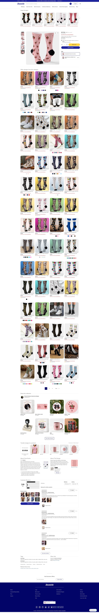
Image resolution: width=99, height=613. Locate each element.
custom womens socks (34, 568)
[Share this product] (55, 33)
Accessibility (63, 610)
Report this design (74, 467)
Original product (47, 505)
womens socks (28, 568)
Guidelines (60, 610)
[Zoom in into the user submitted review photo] (23, 494)
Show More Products (49, 438)
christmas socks (23, 568)
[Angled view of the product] (42, 48)
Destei (70, 37)
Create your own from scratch (45, 468)
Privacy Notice (56, 610)
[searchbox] (48, 4)
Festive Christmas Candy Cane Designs (31, 396)
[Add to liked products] (58, 33)
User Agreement (51, 610)
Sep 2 (63, 41)
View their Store (57, 471)
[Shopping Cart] (80, 4)
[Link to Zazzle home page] (21, 4)
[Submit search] (71, 4)
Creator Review (44, 494)
